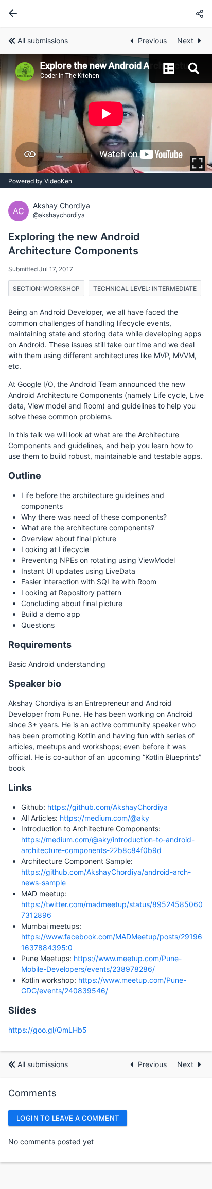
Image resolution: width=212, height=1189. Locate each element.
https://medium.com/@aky (104, 817)
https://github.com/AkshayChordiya (107, 807)
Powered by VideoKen (40, 181)
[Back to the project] (11, 13)
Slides (22, 1010)
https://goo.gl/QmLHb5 (47, 1029)
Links (20, 787)
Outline (24, 475)
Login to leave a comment (67, 1118)
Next (185, 40)
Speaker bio (34, 683)
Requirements (40, 644)
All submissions (42, 40)
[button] (200, 13)
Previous (153, 40)
